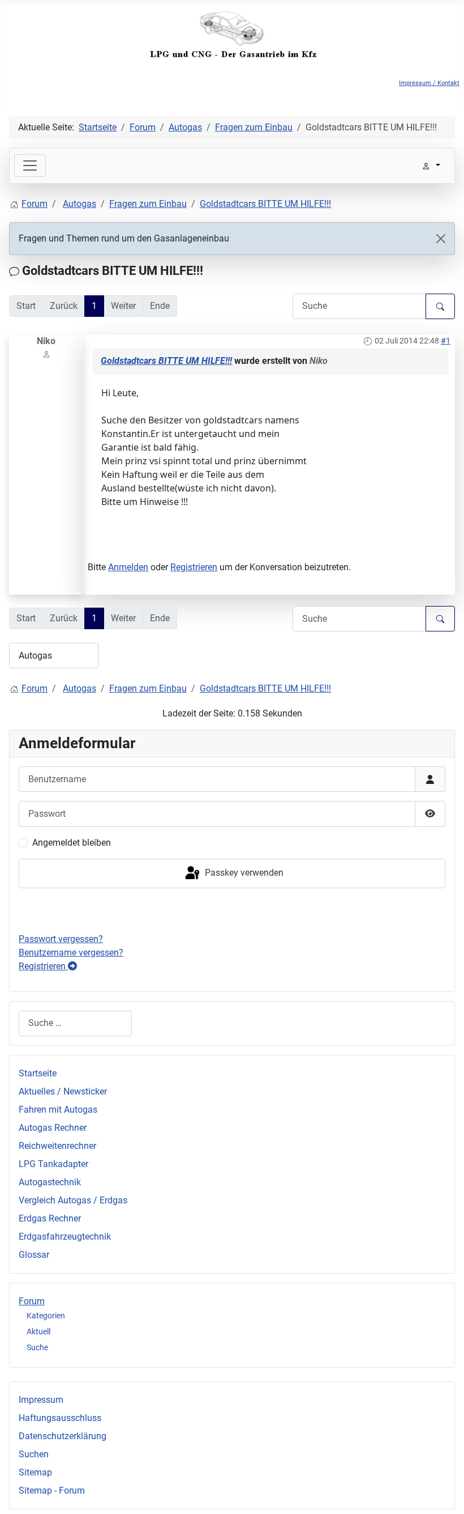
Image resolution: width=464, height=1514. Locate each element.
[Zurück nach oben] (444, 1493)
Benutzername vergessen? (71, 952)
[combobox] (75, 1023)
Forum (32, 1301)
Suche (37, 1347)
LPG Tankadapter (53, 1164)
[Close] (440, 239)
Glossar (34, 1254)
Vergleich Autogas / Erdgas (73, 1200)
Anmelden (128, 567)
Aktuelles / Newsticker (63, 1091)
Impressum (41, 1399)
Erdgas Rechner (50, 1218)
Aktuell (38, 1331)
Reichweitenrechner (57, 1145)
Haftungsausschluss (60, 1418)
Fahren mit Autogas (58, 1109)
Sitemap (35, 1472)
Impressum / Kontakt (429, 83)
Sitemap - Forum (52, 1490)
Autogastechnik (50, 1182)
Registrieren (193, 567)
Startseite (38, 1073)
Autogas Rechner (53, 1127)
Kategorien (46, 1315)
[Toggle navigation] (30, 165)
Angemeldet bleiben (71, 842)
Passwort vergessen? (61, 939)
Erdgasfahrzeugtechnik (65, 1236)
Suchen (34, 1454)
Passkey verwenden (243, 872)
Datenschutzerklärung (62, 1436)
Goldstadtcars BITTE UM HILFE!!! (166, 360)
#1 (445, 340)
